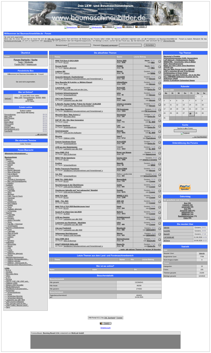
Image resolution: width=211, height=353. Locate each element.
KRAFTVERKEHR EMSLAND (66, 244)
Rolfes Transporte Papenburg (67, 169)
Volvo (9, 192)
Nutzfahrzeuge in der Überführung (69, 185)
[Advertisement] (185, 164)
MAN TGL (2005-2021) (64, 179)
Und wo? (8, 98)
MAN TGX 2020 (61, 196)
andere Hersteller (13, 220)
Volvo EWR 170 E (62, 152)
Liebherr (10, 161)
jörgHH (38, 97)
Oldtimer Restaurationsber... (17, 259)
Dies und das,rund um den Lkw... (75, 89)
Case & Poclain (13, 176)
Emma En (151, 89)
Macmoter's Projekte (172, 56)
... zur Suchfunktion (199, 137)
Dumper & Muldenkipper (15, 227)
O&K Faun (11, 235)
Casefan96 (8, 131)
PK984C (120, 66)
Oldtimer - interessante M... (17, 263)
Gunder (120, 190)
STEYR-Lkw (168, 67)
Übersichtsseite (169, 41)
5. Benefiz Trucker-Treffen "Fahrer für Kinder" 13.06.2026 (78, 104)
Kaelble (10, 205)
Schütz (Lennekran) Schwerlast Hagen (179, 80)
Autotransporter (61, 131)
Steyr (8, 307)
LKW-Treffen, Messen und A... (17, 305)
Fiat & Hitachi (12, 174)
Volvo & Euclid (12, 233)
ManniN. (120, 131)
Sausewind (121, 115)
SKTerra (167, 240)
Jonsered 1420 (186, 211)
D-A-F (8, 277)
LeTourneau (11, 211)
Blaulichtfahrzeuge (13, 287)
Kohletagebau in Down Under (176, 73)
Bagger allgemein (13, 170)
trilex (119, 223)
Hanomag (11, 198)
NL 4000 (152, 122)
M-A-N (8, 270)
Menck (10, 246)
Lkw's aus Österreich (63, 98)
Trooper (119, 318)
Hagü (119, 98)
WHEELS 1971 (122, 196)
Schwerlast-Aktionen (15, 298)
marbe (119, 185)
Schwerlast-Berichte (15, 296)
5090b (152, 73)
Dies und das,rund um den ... (17, 303)
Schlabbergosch (123, 217)
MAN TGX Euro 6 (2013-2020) (67, 61)
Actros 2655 (121, 61)
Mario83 (167, 234)
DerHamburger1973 (11, 129)
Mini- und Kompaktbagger (17, 181)
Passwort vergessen (109, 45)
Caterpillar (11, 163)
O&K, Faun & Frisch (15, 196)
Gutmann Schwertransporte (66, 93)
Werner (119, 71)
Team (20, 62)
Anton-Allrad (8, 122)
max (185, 209)
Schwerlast (10, 290)
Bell (8, 239)
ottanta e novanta (124, 104)
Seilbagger (10, 242)
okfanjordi (185, 212)
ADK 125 (120, 201)
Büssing (58, 136)
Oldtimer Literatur (13, 261)
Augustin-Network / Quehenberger (69, 77)
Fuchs (9, 250)
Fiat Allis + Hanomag (15, 224)
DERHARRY (151, 230)
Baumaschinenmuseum (15, 257)
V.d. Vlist (58, 174)
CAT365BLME (169, 237)
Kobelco (10, 183)
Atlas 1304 (18, 97)
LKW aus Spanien (62, 217)
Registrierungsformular (12, 41)
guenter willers (9, 127)
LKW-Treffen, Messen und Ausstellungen (78, 106)
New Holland (12, 203)
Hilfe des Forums (54, 39)
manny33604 (122, 169)
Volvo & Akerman (13, 172)
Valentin (166, 227)
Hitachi (10, 200)
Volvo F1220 (8, 124)
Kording (58, 163)
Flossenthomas (29, 97)
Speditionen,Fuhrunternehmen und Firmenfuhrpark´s (83, 79)
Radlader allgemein (14, 209)
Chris (186, 218)
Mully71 (120, 212)
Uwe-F (119, 136)
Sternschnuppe (123, 239)
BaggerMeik (121, 179)
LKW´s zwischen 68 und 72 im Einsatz (179, 71)
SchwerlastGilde (150, 176)
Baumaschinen (11, 157)
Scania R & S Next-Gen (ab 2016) (68, 212)
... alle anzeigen (41, 134)
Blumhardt (121, 228)
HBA (153, 62)
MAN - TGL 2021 (61, 201)
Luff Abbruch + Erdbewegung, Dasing (179, 60)
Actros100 (121, 88)
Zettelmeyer (11, 202)
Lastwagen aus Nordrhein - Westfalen (70, 223)
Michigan (10, 194)
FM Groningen (123, 109)
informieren (48, 41)
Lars (118, 125)
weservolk (186, 207)
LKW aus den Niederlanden (66, 147)
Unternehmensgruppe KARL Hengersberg (181, 58)
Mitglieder (29, 62)
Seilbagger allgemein (15, 253)
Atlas (9, 178)
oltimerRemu (122, 82)
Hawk (119, 120)
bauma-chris (122, 158)
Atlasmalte (151, 241)
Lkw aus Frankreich (63, 228)
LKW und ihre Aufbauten (15, 302)
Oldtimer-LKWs (11, 283)
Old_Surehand (109, 318)
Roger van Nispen (124, 152)
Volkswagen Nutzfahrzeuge (66, 233)
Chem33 (185, 205)
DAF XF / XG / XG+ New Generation (69, 120)
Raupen (9, 213)
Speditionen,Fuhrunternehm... (17, 289)
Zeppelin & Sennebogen (16, 179)
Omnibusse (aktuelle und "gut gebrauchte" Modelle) (76, 190)
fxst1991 (167, 231)
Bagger (8, 159)
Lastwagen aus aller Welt (15, 300)
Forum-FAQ (20, 64)
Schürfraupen (12, 226)
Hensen (152, 79)
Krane (9, 294)
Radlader (9, 185)
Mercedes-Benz (12, 274)
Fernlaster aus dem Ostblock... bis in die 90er (182, 75)
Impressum (32, 64)
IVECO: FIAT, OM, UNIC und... (17, 281)
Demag (10, 165)
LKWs (7, 268)
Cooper (152, 181)
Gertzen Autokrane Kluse (65, 142)
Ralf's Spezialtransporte (173, 64)
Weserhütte (11, 244)
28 (190, 113)
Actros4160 (121, 142)
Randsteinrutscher (185, 216)
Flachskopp (151, 138)
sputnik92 (121, 77)
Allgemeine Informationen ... (16, 153)
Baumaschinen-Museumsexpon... (20, 265)
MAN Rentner (9, 118)
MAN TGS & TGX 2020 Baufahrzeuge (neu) (72, 206)
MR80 (153, 165)
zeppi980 (7, 126)
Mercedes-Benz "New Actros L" (68, 115)
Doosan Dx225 (61, 66)
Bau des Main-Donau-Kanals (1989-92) (179, 69)
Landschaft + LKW (62, 88)
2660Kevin (185, 214)
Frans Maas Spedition (64, 109)
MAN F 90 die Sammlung (65, 158)
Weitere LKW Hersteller (14, 285)
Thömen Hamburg (62, 125)
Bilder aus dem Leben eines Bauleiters (179, 65)
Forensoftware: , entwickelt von (57, 333)
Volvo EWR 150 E (62, 239)
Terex (9, 207)
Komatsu (10, 168)
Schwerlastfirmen (13, 292)
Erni (185, 203)
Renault (9, 279)
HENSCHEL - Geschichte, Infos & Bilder (180, 62)
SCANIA (9, 272)
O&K (9, 166)
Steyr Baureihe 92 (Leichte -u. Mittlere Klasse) (73, 82)
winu (119, 93)
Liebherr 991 (60, 71)
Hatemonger (151, 154)
